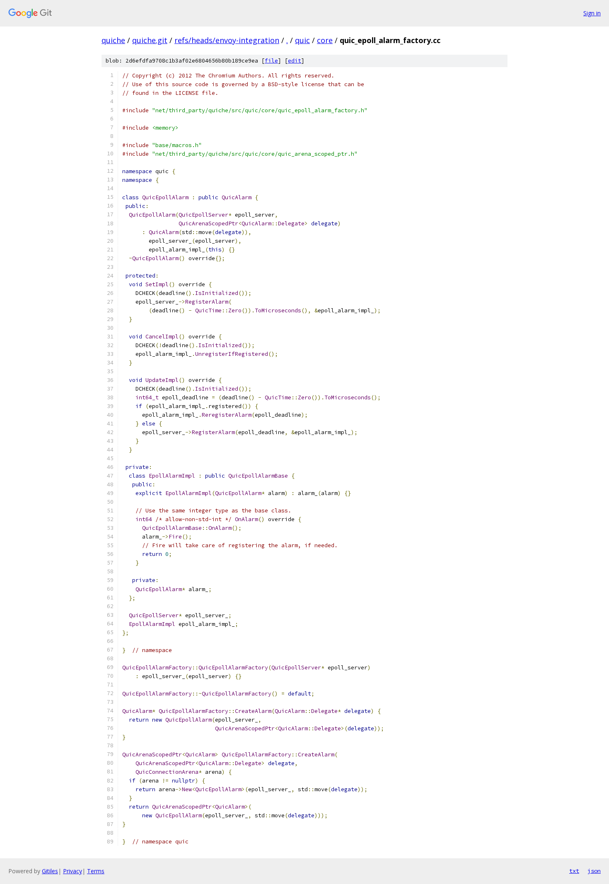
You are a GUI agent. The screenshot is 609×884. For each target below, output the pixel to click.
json (594, 870)
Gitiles (50, 871)
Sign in (592, 13)
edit (294, 60)
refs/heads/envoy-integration (226, 40)
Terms (95, 871)
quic (302, 40)
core (325, 40)
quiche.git (149, 40)
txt (574, 870)
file (271, 60)
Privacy (72, 871)
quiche (113, 40)
